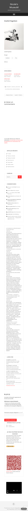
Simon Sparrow (11, 160)
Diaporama (24, 508)
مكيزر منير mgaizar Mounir (13, 192)
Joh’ (16, 200)
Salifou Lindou (10, 164)
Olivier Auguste (16, 190)
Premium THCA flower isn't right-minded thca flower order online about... (13, 362)
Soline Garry (7, 78)
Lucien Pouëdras (8, 74)
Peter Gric (10, 193)
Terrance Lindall (11, 187)
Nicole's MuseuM (14, 6)
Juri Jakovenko (17, 74)
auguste (9, 190)
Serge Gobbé (10, 162)
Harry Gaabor (17, 206)
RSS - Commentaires (10, 426)
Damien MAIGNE (17, 509)
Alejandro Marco (9, 95)
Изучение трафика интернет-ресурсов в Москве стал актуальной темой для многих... (13, 374)
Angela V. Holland (19, 95)
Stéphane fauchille (11, 158)
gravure (17, 86)
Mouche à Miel (9, 471)
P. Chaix (9, 153)
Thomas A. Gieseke (11, 155)
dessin (13, 86)
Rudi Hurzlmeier (11, 166)
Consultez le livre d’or (10, 385)
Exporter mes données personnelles (12, 403)
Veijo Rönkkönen (16, 214)
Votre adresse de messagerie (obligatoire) (12, 405)
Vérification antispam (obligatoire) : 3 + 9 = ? (13, 412)
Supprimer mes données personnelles (13, 404)
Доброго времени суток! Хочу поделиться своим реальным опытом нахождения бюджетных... (13, 368)
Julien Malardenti (17, 212)
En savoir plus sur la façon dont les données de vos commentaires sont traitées (13, 141)
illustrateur (8, 89)
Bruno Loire (12, 218)
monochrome (16, 89)
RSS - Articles (9, 425)
